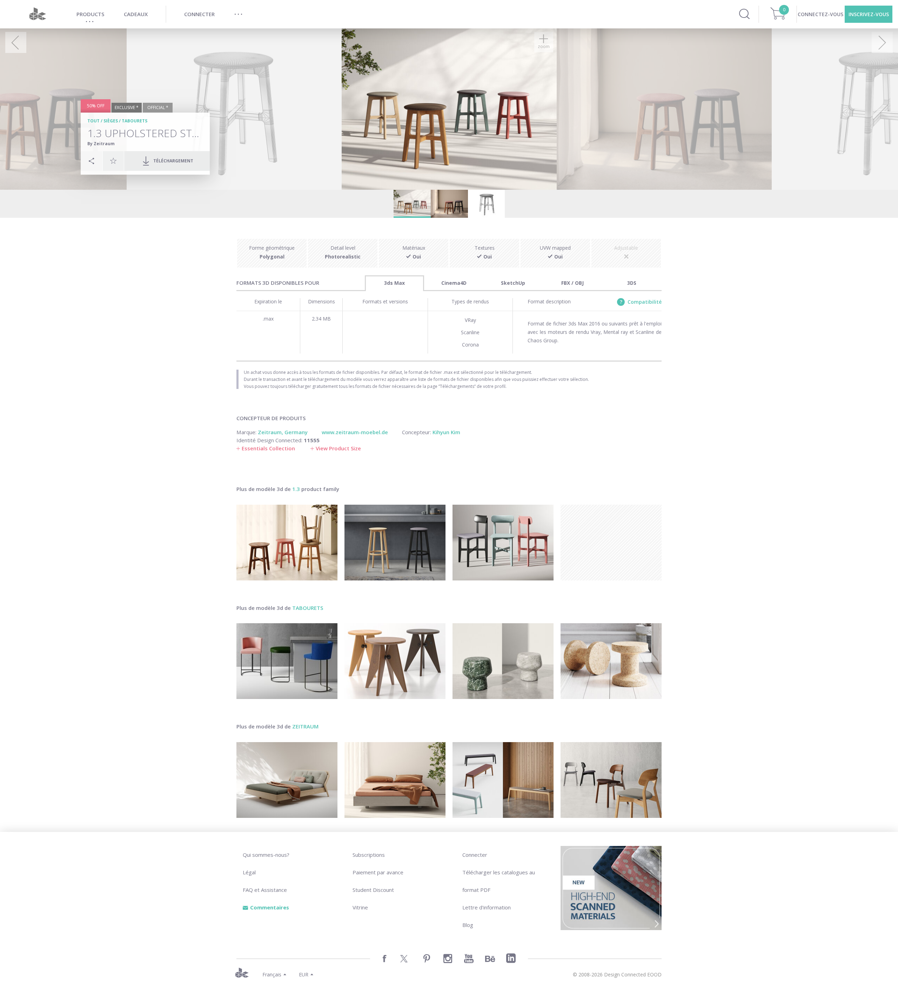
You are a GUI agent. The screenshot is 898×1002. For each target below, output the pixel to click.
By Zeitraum (101, 144)
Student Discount (373, 889)
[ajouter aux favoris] (113, 160)
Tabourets (134, 121)
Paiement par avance (378, 872)
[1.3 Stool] (286, 542)
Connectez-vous (820, 14)
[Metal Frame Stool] (286, 661)
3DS (631, 283)
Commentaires (269, 907)
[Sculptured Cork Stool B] (611, 661)
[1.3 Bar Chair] (394, 542)
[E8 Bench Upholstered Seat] (503, 780)
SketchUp (513, 283)
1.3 (296, 488)
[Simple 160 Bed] (394, 780)
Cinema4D (454, 283)
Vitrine (360, 907)
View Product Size (338, 448)
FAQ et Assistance (265, 889)
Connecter (474, 854)
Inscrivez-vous (869, 14)
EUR (303, 974)
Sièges (110, 121)
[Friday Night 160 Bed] (286, 780)
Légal (249, 872)
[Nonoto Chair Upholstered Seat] (611, 780)
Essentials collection (268, 448)
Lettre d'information (486, 907)
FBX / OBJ (572, 283)
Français (271, 974)
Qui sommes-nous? (266, 854)
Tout (93, 121)
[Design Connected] (37, 14)
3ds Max (394, 283)
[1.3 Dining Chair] (503, 542)
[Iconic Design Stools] (394, 661)
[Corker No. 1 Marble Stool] (503, 661)
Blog (467, 924)
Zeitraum (305, 726)
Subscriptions (369, 854)
